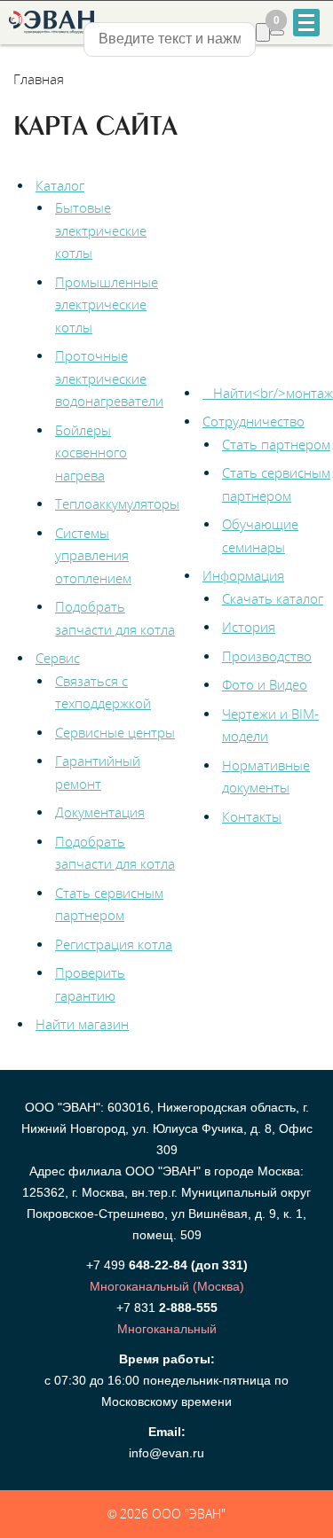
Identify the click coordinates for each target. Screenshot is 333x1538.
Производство (267, 656)
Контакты (251, 816)
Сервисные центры (115, 732)
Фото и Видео (264, 684)
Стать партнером (276, 444)
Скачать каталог (272, 598)
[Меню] (306, 22)
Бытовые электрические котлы (101, 230)
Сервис (58, 658)
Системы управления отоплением (93, 555)
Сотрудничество (253, 421)
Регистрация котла (113, 944)
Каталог (60, 185)
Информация (243, 575)
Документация (100, 812)
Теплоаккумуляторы (117, 503)
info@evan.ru (166, 1453)
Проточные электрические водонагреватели (109, 378)
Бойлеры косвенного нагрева (91, 452)
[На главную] (50, 22)
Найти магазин (82, 1024)
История (248, 627)
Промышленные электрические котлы (106, 304)
